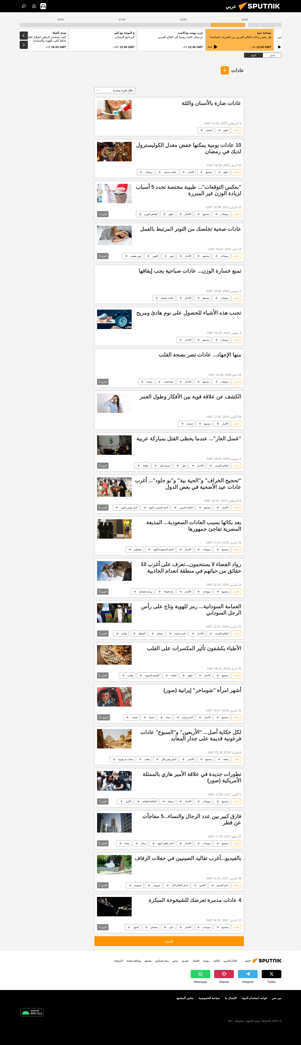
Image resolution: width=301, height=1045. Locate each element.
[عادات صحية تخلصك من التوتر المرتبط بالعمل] (114, 235)
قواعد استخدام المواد (254, 998)
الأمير (128, 801)
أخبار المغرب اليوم (158, 507)
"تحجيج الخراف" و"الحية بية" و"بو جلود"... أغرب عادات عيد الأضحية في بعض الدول (188, 483)
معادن (130, 675)
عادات (237, 70)
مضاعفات (168, 381)
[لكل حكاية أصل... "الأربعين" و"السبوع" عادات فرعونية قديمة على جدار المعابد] (114, 738)
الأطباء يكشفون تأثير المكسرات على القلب (194, 648)
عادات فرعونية (125, 759)
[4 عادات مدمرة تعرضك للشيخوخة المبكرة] (114, 906)
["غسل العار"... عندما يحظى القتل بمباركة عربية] (114, 445)
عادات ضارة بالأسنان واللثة (211, 103)
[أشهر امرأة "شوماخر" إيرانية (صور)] (114, 697)
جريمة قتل (165, 465)
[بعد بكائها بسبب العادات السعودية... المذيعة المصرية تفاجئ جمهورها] (114, 529)
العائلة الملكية (149, 801)
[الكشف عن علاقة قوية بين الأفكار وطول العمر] (114, 403)
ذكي (171, 927)
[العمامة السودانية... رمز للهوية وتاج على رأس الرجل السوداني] (114, 613)
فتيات (135, 717)
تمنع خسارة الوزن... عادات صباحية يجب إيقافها (190, 271)
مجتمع (209, 172)
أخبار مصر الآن (168, 759)
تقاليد (145, 465)
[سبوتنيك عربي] (260, 11)
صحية (149, 381)
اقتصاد (196, 960)
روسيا (206, 960)
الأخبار (191, 172)
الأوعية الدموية (152, 675)
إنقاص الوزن (150, 214)
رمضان (148, 172)
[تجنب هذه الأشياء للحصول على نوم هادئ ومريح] (114, 319)
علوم (225, 130)
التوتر (155, 256)
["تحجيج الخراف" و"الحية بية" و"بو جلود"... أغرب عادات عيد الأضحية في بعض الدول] (114, 487)
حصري (185, 960)
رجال (143, 843)
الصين (202, 885)
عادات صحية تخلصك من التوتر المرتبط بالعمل (190, 229)
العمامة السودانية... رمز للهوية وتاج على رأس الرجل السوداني (191, 609)
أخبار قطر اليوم (165, 843)
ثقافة (225, 759)
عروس (156, 885)
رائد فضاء (168, 591)
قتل (184, 465)
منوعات (224, 214)
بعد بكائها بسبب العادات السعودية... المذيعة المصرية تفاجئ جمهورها (193, 525)
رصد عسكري (162, 960)
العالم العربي (221, 465)
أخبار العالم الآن (180, 885)
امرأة (151, 717)
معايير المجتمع (185, 998)
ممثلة (170, 801)
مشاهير (138, 549)
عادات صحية (170, 172)
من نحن (276, 998)
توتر (171, 256)
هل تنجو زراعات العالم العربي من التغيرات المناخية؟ (240, 37)
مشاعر (154, 927)
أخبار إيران (187, 717)
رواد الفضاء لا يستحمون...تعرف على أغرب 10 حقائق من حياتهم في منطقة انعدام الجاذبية (191, 567)
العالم (217, 960)
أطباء (173, 675)
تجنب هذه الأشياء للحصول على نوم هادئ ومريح (188, 313)
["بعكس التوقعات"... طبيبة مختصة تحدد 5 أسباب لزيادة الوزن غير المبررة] (114, 193)
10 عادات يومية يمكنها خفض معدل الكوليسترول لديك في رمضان (188, 148)
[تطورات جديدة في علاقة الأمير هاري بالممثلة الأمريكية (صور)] (114, 780)
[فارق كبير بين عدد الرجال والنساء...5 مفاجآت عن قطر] (114, 823)
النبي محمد (180, 633)
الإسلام (141, 633)
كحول (136, 927)
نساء (168, 717)
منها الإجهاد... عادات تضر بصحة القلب (200, 355)
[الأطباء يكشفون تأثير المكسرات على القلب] (114, 655)
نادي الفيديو (222, 885)
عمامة (160, 633)
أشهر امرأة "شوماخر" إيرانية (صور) (202, 690)
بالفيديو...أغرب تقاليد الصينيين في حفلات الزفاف (188, 858)
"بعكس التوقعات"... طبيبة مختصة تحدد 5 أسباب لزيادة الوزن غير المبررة (188, 190)
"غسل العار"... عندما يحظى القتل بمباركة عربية (188, 438)
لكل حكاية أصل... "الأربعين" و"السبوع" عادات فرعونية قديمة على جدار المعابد (190, 735)
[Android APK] (32, 1012)
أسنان (209, 130)
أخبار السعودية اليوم (163, 549)
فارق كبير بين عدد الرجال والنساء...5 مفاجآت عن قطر (191, 819)
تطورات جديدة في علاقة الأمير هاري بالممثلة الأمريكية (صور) (192, 777)
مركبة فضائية (145, 591)
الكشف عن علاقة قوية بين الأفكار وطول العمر (190, 396)
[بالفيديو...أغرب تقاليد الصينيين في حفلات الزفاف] (114, 864)
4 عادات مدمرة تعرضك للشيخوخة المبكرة (195, 900)
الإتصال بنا (231, 998)
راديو (175, 960)
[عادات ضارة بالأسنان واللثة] (114, 109)
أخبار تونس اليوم (129, 507)
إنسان (190, 423)
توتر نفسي (135, 256)
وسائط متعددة (134, 960)
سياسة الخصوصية (209, 998)
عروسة (138, 885)
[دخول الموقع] (34, 6)
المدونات (118, 960)
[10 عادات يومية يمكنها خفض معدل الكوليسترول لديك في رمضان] (114, 151)
